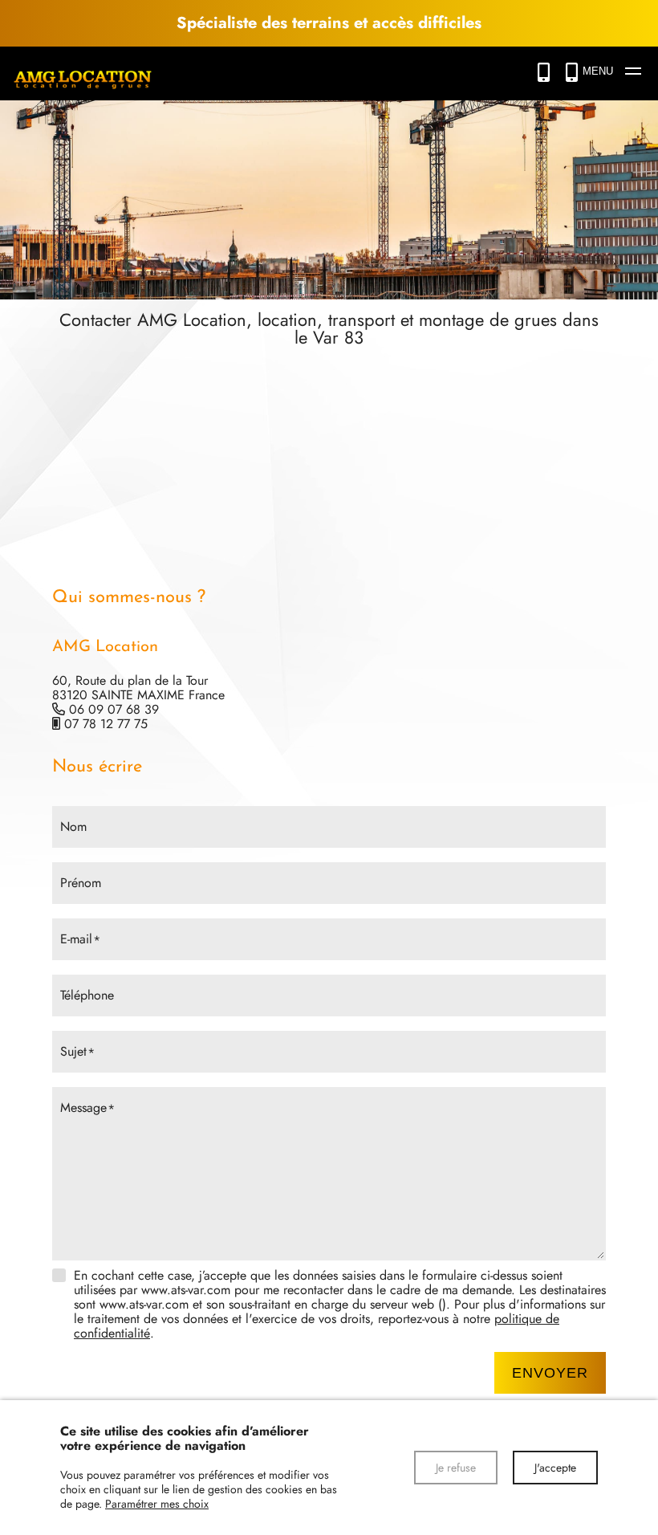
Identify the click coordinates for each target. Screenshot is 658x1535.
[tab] (329, 682)
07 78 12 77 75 (106, 724)
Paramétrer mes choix (157, 1504)
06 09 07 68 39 (114, 709)
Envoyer (550, 1373)
